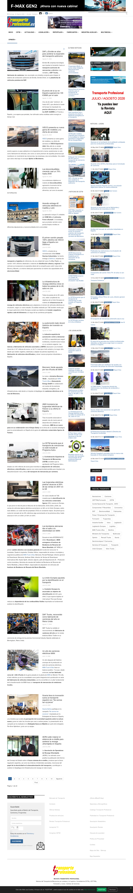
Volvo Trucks (110, 549)
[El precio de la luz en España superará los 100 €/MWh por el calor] (22, 99)
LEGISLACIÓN (13, 283)
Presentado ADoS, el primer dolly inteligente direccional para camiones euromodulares (75, 69)
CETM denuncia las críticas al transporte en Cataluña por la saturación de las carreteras (76, 256)
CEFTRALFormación (99, 500)
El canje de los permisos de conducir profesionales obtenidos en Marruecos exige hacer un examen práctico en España (107, 343)
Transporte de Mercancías (18, 92)
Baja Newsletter (95, 856)
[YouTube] (98, 478)
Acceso (29, 14)
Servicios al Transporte (99, 545)
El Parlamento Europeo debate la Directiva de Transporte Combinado (106, 432)
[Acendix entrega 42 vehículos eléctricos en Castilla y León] (22, 212)
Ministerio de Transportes (100, 534)
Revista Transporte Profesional (59, 821)
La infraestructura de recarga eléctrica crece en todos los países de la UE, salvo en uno (53, 285)
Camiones (108, 496)
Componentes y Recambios (101, 508)
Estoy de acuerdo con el (22, 834)
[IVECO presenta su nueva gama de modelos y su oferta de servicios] (22, 136)
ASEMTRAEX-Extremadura (112, 322)
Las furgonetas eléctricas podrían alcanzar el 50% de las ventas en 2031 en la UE (52, 485)
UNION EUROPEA (14, 579)
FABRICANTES (13, 205)
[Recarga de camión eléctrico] (22, 587)
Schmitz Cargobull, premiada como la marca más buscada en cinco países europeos (107, 454)
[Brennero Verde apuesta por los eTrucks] (22, 376)
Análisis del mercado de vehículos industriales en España (107, 230)
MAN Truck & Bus (29, 555)
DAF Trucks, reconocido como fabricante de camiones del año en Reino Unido (52, 618)
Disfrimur (52, 258)
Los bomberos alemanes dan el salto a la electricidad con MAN (52, 528)
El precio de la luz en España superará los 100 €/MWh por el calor (52, 92)
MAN (48, 675)
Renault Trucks (106, 537)
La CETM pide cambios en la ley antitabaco (76, 321)
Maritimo (111, 530)
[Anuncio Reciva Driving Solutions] (108, 51)
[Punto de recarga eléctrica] (22, 290)
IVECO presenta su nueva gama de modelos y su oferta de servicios (53, 129)
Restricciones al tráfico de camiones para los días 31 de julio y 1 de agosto (75, 392)
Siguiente (59, 779)
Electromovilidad (104, 511)
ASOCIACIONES (14, 171)
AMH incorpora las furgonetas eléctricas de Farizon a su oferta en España (52, 407)
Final (36, 782)
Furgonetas (107, 519)
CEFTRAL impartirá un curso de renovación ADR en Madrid (75, 211)
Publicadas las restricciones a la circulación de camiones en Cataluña (106, 251)
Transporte (114, 545)
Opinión (12, 39)
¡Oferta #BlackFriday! (97, 798)
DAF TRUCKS (13, 616)
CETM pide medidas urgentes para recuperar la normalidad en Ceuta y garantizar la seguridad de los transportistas (76, 137)
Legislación (43, 32)
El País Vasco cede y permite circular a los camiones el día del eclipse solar (75, 435)
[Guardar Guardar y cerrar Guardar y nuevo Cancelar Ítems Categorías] (22, 246)
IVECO (11, 129)
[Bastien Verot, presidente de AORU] (22, 746)
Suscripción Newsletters (98, 821)
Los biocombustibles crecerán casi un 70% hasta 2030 (51, 171)
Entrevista (108, 302)
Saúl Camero (113, 191)
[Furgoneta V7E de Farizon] (22, 413)
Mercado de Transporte (57, 798)
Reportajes (57, 32)
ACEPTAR (101, 889)
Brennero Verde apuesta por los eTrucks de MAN (52, 368)
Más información (89, 889)
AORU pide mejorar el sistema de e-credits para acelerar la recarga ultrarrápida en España (52, 740)
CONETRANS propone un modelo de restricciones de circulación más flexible (76, 278)
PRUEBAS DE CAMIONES (111, 278)
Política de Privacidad (97, 839)
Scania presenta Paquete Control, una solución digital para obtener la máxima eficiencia (106, 186)
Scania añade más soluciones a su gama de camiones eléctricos (105, 410)
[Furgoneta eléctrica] (22, 491)
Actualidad (29, 32)
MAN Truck (13, 369)
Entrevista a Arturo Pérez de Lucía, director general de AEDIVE (108, 297)
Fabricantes (72, 32)
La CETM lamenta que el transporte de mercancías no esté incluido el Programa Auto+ (53, 446)
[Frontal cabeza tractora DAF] (22, 60)
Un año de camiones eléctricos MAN (51, 652)
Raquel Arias (117, 147)
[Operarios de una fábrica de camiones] (22, 332)
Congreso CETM (54, 833)
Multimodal (106, 32)
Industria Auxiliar (89, 32)
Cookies (92, 845)
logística (112, 526)
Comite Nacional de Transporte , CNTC (105, 504)
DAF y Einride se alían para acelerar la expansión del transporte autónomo (53, 53)
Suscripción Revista (96, 827)
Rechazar (112, 889)
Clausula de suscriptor (97, 833)
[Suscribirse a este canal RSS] (64, 49)
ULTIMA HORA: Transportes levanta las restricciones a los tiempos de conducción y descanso (105, 388)
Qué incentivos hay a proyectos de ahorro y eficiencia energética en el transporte (76, 114)
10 (51, 779)
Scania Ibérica (47, 709)
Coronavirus (118, 508)
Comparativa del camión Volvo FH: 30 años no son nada (107, 273)
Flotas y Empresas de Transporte (103, 515)
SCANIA (12, 697)
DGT (93, 511)
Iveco (108, 522)
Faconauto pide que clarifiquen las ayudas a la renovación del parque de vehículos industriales (106, 365)
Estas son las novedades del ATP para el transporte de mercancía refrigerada (76, 159)
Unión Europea (97, 549)
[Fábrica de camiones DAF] (22, 623)
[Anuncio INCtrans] (87, 22)
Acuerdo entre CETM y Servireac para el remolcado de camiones (108, 164)
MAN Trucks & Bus (98, 530)
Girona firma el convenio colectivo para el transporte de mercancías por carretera (76, 92)
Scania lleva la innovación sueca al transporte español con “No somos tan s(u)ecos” (53, 698)
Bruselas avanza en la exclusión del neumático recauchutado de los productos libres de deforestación (76, 457)
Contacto (35, 14)
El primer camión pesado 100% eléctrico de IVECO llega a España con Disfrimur (53, 241)
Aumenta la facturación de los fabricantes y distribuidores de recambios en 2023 (105, 208)
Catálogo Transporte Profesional (100, 810)
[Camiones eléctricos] (22, 452)
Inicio (11, 32)
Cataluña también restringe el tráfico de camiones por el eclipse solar (76, 371)
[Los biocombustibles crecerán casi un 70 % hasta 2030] (22, 178)
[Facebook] (92, 478)
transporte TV (53, 827)
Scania (117, 537)
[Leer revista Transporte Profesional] (108, 103)
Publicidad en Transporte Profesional (102, 815)
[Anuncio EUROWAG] (108, 66)
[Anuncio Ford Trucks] (66, 5)
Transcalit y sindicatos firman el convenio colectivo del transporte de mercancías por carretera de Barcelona (76, 233)
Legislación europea (99, 526)
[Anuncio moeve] (108, 80)
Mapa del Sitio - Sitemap (98, 850)
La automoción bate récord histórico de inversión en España (53, 325)
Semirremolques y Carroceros (114, 458)
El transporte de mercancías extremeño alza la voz (107, 319)
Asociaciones (96, 496)
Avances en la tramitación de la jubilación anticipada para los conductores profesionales (108, 143)
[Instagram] (104, 478)
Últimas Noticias (15, 53)
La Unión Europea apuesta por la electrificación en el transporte (53, 580)
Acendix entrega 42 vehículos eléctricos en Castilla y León (51, 205)
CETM (18, 32)
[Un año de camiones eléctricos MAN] (22, 660)
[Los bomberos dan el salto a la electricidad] (22, 535)
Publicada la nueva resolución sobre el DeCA (74, 350)
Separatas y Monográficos (98, 804)
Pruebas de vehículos (56, 815)
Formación (95, 519)
